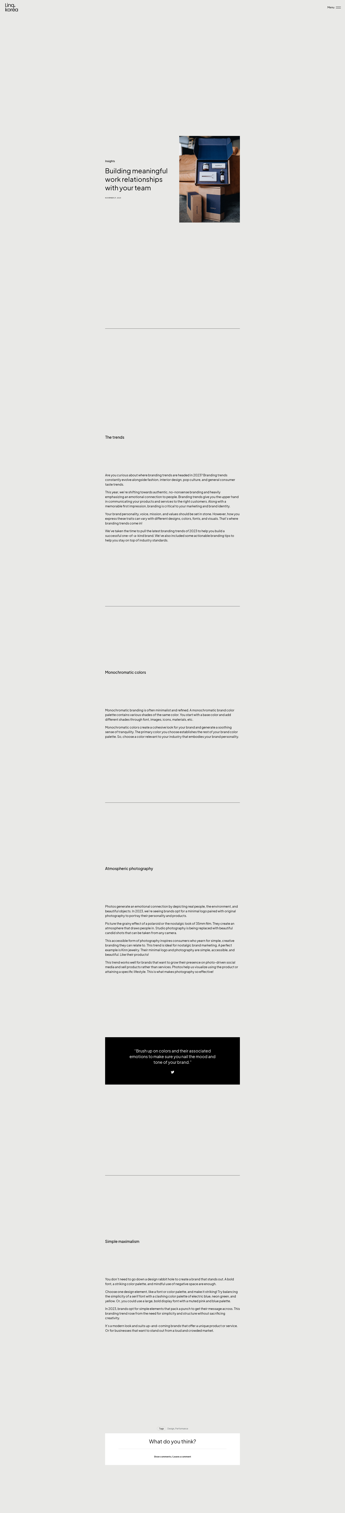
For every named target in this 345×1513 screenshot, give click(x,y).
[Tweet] (172, 1072)
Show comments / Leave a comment (172, 1456)
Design (170, 1428)
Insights (110, 161)
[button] (172, 1456)
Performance (181, 1428)
